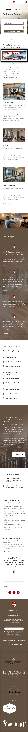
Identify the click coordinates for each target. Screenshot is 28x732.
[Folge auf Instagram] (18, 592)
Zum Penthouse (7, 125)
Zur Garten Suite (7, 204)
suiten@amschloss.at (14, 615)
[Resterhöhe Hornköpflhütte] (14, 55)
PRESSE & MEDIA (21, 640)
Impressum (6, 640)
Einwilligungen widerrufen (14, 644)
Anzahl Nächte (17, 20)
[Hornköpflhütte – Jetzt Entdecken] (20, 55)
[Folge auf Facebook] (9, 592)
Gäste (5, 25)
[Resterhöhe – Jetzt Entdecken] (8, 55)
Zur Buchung (6, 551)
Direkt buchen (18, 454)
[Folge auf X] (14, 592)
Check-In (6, 20)
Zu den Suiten (7, 164)
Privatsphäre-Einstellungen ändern (14, 642)
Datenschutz (13, 640)
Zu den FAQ (6, 534)
